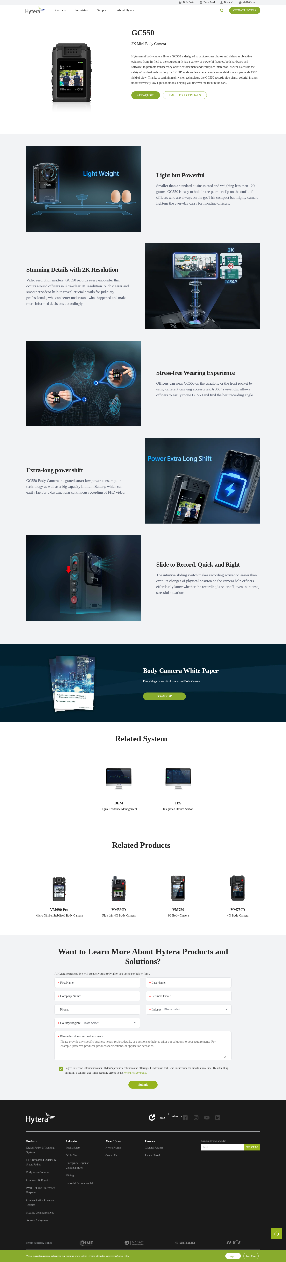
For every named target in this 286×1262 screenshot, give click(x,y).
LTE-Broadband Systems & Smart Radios (41, 1162)
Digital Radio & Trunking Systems (40, 1150)
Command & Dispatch (38, 1180)
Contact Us (111, 1155)
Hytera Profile (113, 1147)
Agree (233, 1256)
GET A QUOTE (145, 95)
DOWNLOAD (164, 696)
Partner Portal (152, 1155)
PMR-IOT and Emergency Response (40, 1190)
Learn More (251, 1256)
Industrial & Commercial (79, 1183)
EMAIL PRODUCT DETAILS (185, 95)
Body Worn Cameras (37, 1172)
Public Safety (73, 1147)
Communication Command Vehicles (40, 1202)
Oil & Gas (71, 1155)
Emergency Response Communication (77, 1165)
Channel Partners (154, 1147)
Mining (70, 1175)
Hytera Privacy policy (135, 1072)
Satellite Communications (40, 1212)
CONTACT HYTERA (244, 10)
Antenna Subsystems (37, 1220)
